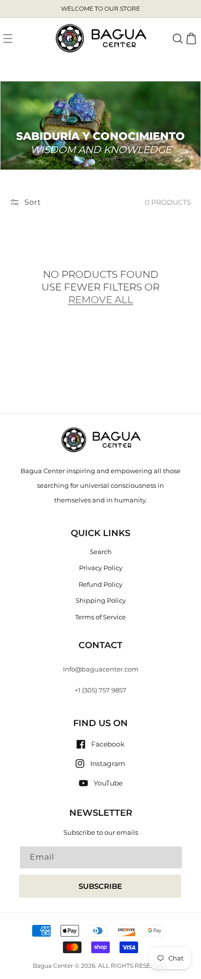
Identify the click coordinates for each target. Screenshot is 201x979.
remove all (100, 300)
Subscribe (100, 886)
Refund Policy (100, 584)
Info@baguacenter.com (101, 669)
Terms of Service (100, 617)
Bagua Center (53, 965)
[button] (8, 38)
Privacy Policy (100, 568)
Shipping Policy (101, 600)
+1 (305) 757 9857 (100, 690)
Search (101, 552)
